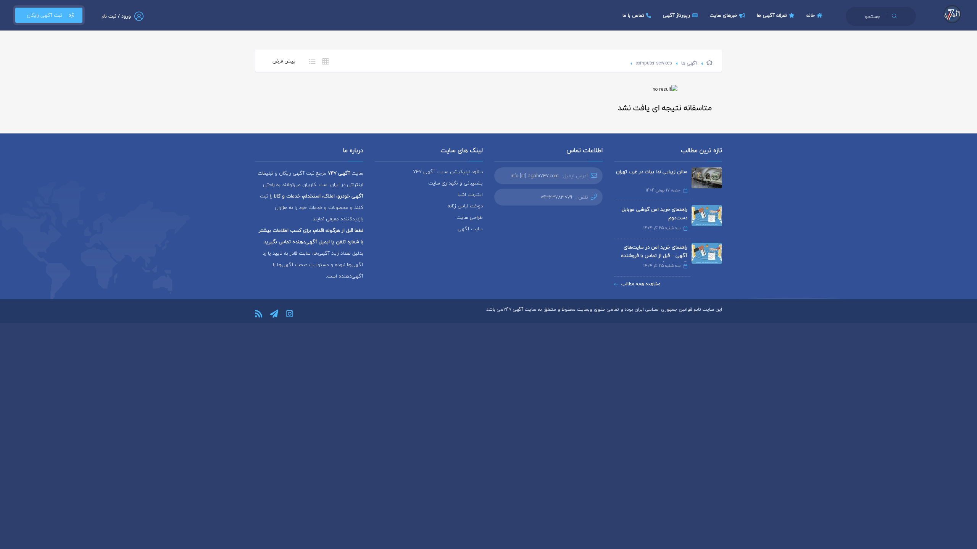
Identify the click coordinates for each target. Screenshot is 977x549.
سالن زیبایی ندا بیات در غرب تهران (651, 171)
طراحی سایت (469, 217)
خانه (810, 15)
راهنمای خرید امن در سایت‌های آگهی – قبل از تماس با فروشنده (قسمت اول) (654, 255)
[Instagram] (289, 314)
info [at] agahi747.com (535, 176)
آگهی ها (689, 63)
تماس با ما (633, 15)
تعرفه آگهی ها (772, 15)
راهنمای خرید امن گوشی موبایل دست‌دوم (654, 213)
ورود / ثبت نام (116, 16)
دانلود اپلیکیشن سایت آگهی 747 (448, 171)
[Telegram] (274, 314)
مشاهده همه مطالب (641, 284)
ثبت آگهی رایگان (44, 15)
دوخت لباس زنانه (465, 206)
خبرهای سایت (723, 15)
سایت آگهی (470, 229)
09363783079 (556, 197)
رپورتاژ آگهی (676, 15)
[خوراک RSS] (258, 314)
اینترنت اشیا (470, 194)
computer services (654, 63)
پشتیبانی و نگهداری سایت (455, 183)
